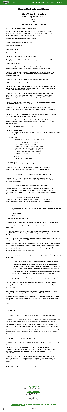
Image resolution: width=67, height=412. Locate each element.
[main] (33, 194)
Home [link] (32, 2)
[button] (65, 2)
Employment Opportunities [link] (45, 2)
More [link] (58, 2)
